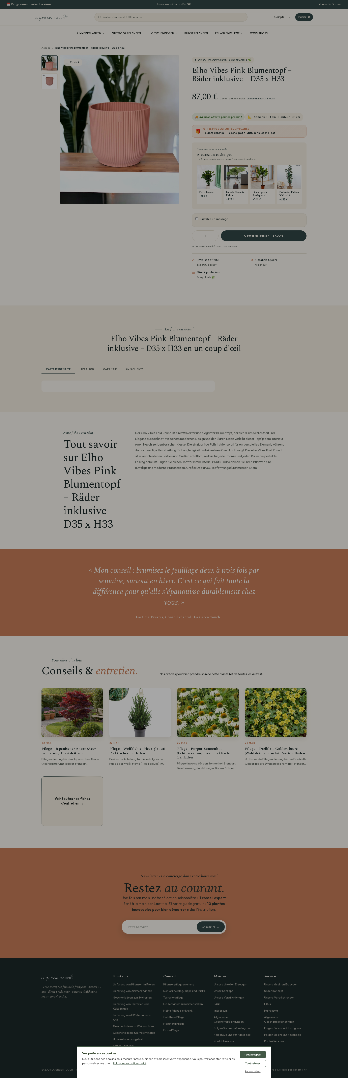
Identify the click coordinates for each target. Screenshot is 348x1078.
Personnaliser (253, 1071)
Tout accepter (252, 1054)
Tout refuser (252, 1063)
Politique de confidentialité (129, 1063)
